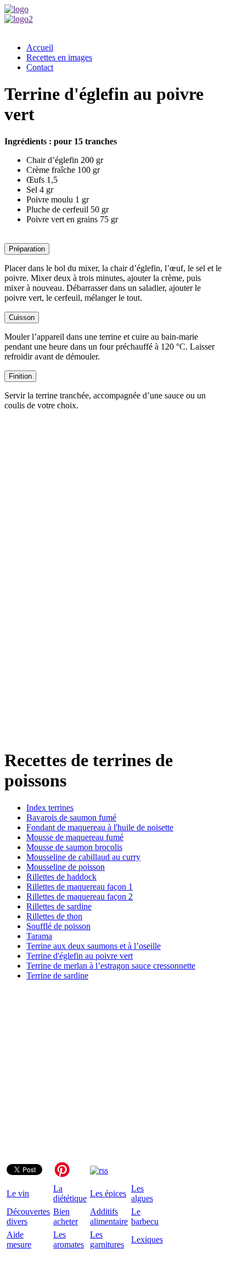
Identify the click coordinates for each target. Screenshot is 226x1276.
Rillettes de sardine (59, 906)
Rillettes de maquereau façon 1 (79, 886)
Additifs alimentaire (109, 1216)
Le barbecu (145, 1216)
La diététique (70, 1193)
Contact (39, 67)
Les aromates (68, 1239)
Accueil (39, 47)
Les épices (108, 1193)
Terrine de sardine (57, 975)
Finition (20, 376)
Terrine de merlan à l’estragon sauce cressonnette (110, 965)
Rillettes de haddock (61, 876)
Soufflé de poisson (58, 926)
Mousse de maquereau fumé (74, 837)
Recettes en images (59, 57)
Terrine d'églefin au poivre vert (79, 955)
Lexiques (147, 1239)
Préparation (27, 249)
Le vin (18, 1193)
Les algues (142, 1193)
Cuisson (22, 317)
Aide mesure (19, 1239)
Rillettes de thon (54, 916)
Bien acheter (65, 1216)
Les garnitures (107, 1239)
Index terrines (50, 807)
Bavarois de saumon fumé (71, 817)
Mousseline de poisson (65, 867)
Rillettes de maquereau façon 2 (79, 896)
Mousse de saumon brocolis (74, 847)
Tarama (39, 936)
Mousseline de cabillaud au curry (83, 857)
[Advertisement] (113, 572)
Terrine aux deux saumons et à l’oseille (93, 946)
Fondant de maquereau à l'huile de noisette (99, 827)
